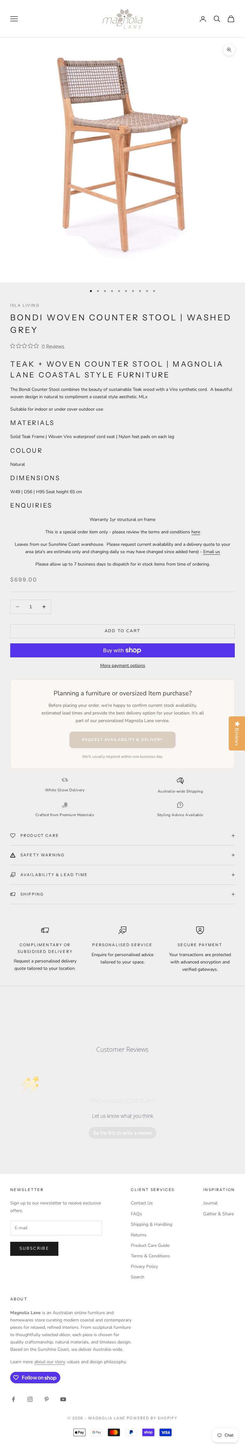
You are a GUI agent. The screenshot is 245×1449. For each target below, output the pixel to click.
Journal (210, 1203)
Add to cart (123, 631)
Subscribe (34, 1248)
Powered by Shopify (152, 1418)
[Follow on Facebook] (13, 1399)
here (195, 532)
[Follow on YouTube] (63, 1399)
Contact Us (142, 1203)
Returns (138, 1235)
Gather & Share (218, 1214)
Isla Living (25, 305)
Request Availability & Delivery (122, 739)
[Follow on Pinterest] (46, 1399)
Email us (211, 552)
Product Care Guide (150, 1245)
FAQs (136, 1214)
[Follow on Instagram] (30, 1399)
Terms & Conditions (150, 1256)
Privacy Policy (144, 1266)
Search (137, 1277)
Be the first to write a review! (122, 1133)
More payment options (122, 665)
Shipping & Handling (151, 1224)
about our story (49, 1362)
